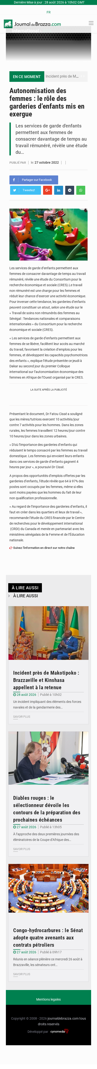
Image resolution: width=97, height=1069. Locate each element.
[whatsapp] (80, 190)
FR (49, 12)
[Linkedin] (58, 190)
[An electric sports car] (48, 633)
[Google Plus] (47, 190)
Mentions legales (48, 999)
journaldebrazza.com (63, 1018)
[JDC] (32, 23)
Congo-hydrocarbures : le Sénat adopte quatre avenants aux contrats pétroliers (48, 937)
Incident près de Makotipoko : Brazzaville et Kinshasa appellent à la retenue (46, 680)
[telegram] (69, 190)
